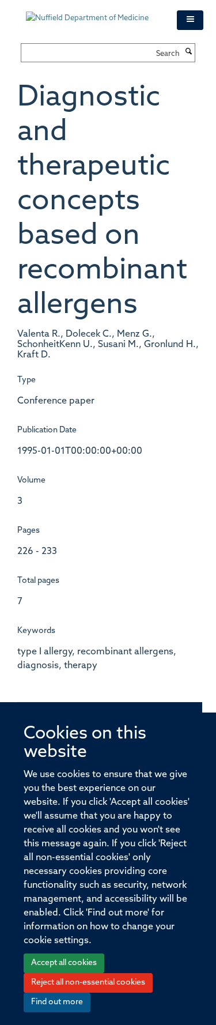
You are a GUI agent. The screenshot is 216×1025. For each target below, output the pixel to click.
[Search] (189, 52)
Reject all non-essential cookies (88, 982)
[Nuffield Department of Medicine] (93, 12)
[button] (190, 20)
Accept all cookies (64, 963)
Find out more (57, 1002)
